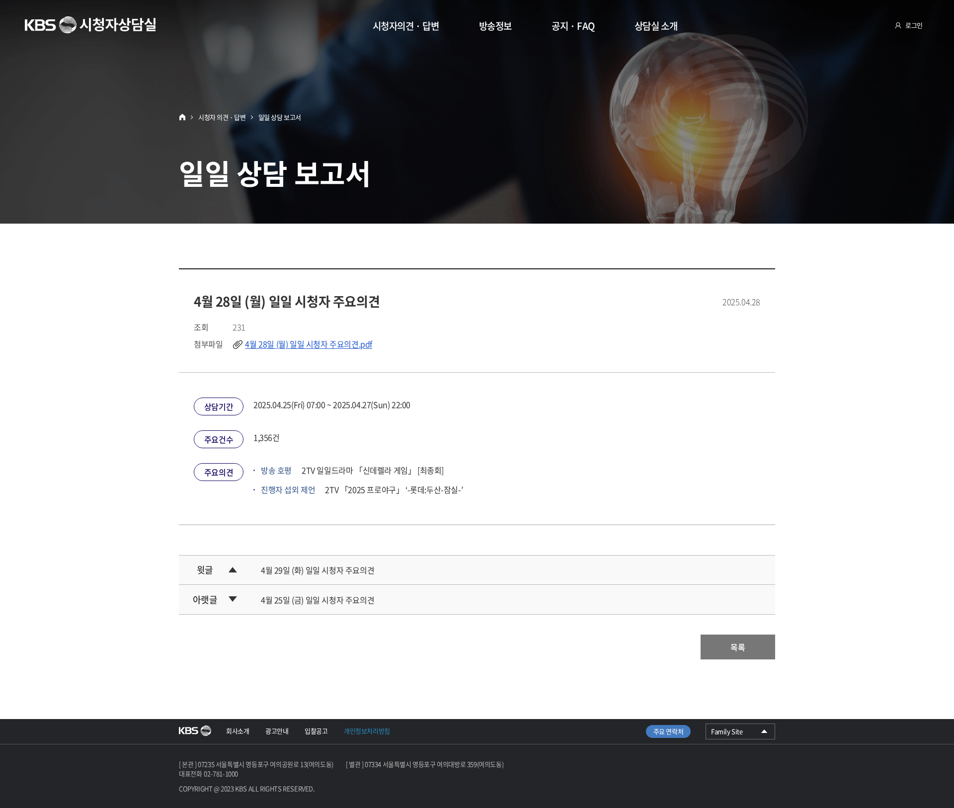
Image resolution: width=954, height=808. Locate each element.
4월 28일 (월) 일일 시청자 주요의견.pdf (308, 344)
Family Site (740, 733)
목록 (737, 647)
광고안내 (276, 730)
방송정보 (495, 26)
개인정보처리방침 (367, 730)
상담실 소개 (656, 26)
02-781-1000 (221, 773)
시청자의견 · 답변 (406, 26)
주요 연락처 (668, 731)
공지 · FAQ (573, 26)
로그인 (914, 25)
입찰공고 (316, 730)
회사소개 (237, 730)
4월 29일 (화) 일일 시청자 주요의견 (317, 570)
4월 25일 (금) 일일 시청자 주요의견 (317, 600)
